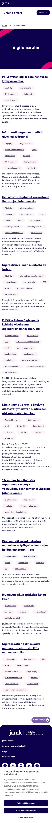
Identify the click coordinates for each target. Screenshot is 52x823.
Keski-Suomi (38, 426)
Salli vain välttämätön (26, 810)
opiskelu (22, 612)
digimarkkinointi (12, 336)
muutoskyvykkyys (24, 288)
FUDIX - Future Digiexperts (27, 342)
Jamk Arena (7, 741)
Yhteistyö (9, 439)
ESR (42, 214)
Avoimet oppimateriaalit (14, 746)
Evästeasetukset (26, 817)
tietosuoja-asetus (12, 227)
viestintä (31, 168)
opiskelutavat (40, 612)
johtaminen (23, 563)
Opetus (8, 612)
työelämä (28, 94)
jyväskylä (21, 426)
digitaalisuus (10, 282)
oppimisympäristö (29, 360)
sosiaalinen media (35, 366)
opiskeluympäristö (12, 618)
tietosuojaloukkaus (35, 227)
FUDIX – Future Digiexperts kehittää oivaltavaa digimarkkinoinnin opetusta (21, 325)
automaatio (10, 659)
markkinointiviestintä (13, 678)
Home (4, 26)
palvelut (8, 432)
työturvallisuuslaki (12, 168)
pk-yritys (26, 156)
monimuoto (29, 606)
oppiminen (9, 360)
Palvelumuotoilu (11, 684)
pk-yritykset (35, 221)
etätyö (7, 563)
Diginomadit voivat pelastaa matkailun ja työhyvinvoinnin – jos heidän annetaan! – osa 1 (25, 546)
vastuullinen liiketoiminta (15, 512)
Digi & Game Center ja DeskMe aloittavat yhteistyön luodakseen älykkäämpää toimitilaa (24, 409)
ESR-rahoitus (29, 557)
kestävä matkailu (12, 672)
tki (6, 569)
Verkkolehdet (8, 757)
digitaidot (9, 214)
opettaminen (10, 354)
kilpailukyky (10, 156)
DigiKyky (8, 88)
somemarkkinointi (12, 366)
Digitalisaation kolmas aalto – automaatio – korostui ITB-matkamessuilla (22, 648)
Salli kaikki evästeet (26, 803)
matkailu (8, 506)
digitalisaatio (25, 88)
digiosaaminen (26, 208)
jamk (34, 150)
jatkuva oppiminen (25, 348)
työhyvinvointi (10, 100)
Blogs (45, 3)
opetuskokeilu (29, 354)
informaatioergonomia (14, 150)
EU (43, 659)
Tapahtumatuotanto (29, 506)
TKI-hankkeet (10, 94)
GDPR (7, 221)
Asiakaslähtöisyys (12, 420)
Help (4, 752)
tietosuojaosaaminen (14, 233)
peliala (23, 432)
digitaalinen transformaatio (31, 276)
